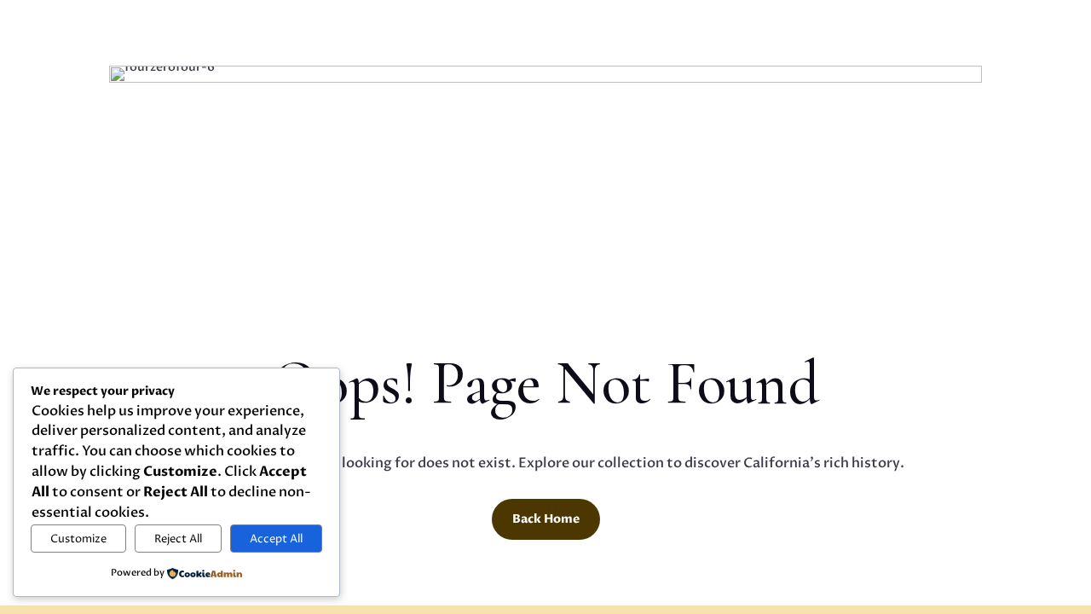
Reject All (178, 539)
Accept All (276, 539)
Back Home (546, 519)
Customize (78, 539)
